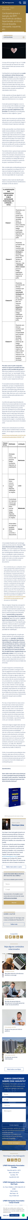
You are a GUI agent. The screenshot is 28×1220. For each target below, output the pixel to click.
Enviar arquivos (14, 1125)
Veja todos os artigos (14, 1069)
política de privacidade (10, 898)
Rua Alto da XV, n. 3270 (14, 1170)
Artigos (12, 7)
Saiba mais (14, 924)
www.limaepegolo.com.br (9, 856)
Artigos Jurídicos (6, 9)
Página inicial (5, 7)
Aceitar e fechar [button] (14, 1215)
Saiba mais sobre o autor (14, 867)
